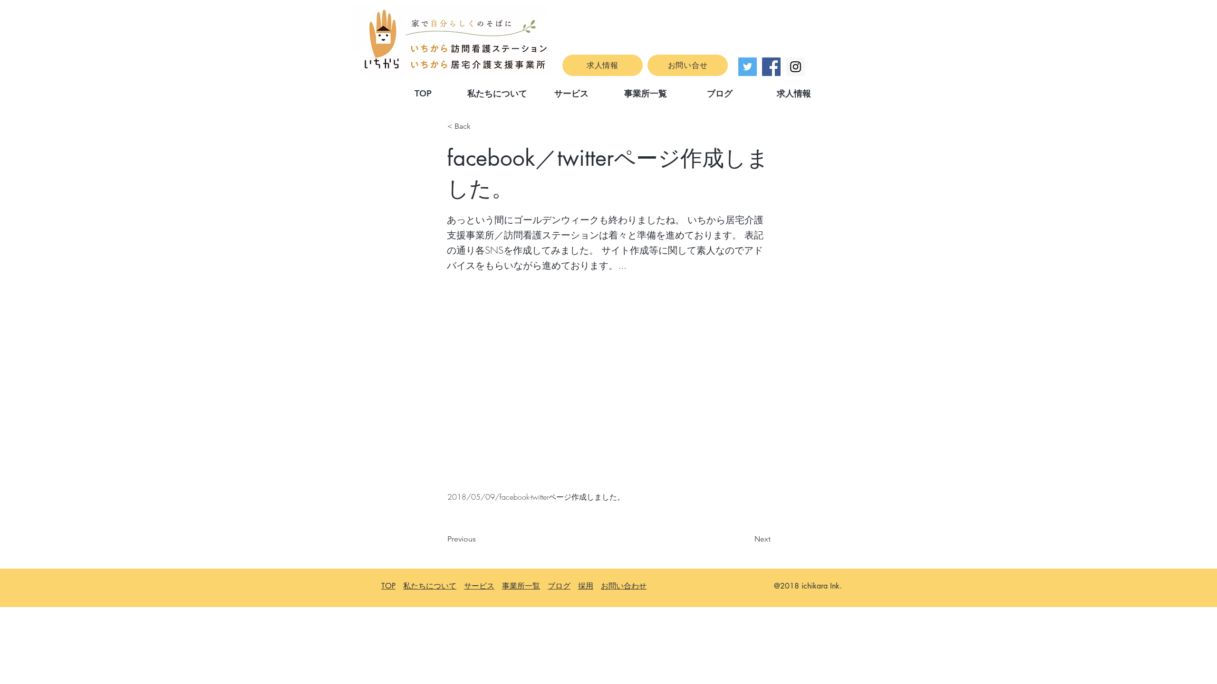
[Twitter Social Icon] (747, 66)
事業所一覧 (521, 586)
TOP (388, 586)
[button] (478, 126)
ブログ (559, 586)
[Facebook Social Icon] (771, 66)
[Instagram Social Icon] (795, 66)
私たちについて (429, 586)
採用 (585, 586)
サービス (479, 586)
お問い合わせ (624, 586)
